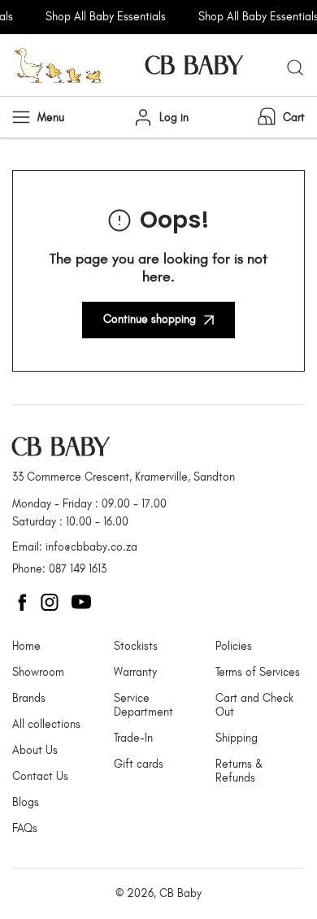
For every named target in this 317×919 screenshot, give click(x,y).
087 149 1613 (77, 569)
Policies (233, 646)
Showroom (38, 672)
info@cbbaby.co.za (91, 547)
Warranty (135, 672)
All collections (46, 724)
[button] (279, 117)
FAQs (24, 828)
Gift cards (138, 764)
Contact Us (40, 776)
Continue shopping (149, 319)
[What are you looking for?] (295, 67)
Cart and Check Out (254, 705)
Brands (29, 698)
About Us (35, 750)
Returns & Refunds (239, 771)
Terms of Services (257, 672)
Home (26, 646)
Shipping (236, 738)
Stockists (136, 646)
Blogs (25, 802)
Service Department (143, 705)
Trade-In (133, 738)
